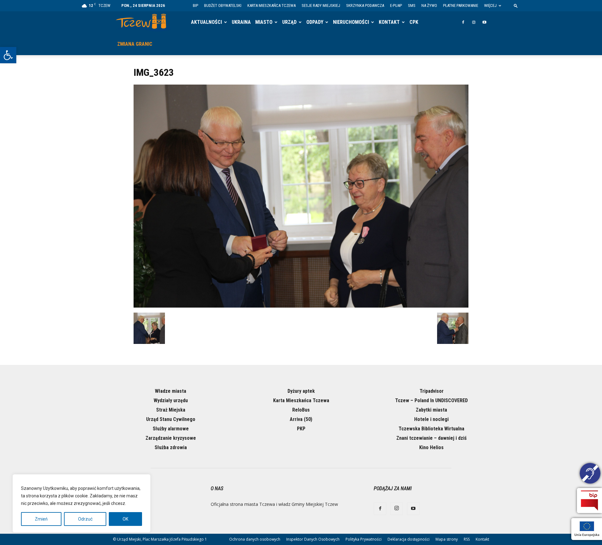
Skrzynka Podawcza (365, 5)
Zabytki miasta (431, 410)
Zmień (41, 519)
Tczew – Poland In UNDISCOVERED (431, 400)
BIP (195, 5)
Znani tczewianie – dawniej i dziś (431, 438)
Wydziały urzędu (171, 400)
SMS (411, 5)
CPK (413, 22)
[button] (8, 55)
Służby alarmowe (171, 429)
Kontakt (389, 22)
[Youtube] (484, 22)
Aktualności (206, 22)
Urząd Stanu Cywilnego (170, 419)
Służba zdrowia (171, 447)
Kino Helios (431, 447)
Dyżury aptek (301, 391)
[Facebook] (463, 22)
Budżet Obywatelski (222, 5)
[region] (81, 503)
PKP (301, 429)
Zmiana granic (134, 44)
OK (125, 519)
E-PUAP (396, 5)
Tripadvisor (432, 391)
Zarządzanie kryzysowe (170, 438)
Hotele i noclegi (431, 419)
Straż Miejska (170, 410)
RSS (467, 539)
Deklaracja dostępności (409, 539)
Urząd (289, 22)
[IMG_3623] (301, 306)
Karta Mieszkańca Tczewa (271, 5)
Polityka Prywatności (364, 539)
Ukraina (241, 22)
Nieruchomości (351, 22)
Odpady (314, 22)
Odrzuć (85, 519)
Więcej (490, 5)
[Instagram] (473, 22)
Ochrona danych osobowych (254, 539)
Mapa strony (447, 539)
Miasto (263, 22)
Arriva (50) (301, 419)
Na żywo (429, 5)
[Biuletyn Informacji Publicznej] (589, 500)
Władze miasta (170, 391)
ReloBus (301, 410)
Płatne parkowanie (460, 5)
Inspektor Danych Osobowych (313, 539)
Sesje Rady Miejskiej (321, 5)
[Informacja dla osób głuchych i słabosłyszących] (590, 474)
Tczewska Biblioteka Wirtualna (431, 429)
